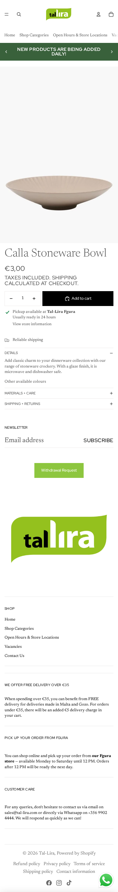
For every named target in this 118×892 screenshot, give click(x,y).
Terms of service (89, 864)
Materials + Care (20, 393)
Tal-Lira (46, 853)
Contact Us (14, 656)
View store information (32, 324)
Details (11, 353)
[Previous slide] (6, 51)
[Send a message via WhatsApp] (106, 880)
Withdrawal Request (59, 470)
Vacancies (13, 647)
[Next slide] (111, 51)
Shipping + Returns (22, 404)
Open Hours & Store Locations (80, 35)
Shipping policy (38, 871)
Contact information (75, 871)
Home (9, 35)
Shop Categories (34, 35)
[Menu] (6, 14)
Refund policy (26, 864)
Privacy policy (57, 864)
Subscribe (98, 440)
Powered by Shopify (76, 853)
